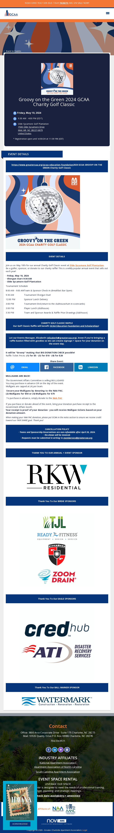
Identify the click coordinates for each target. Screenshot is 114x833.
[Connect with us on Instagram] (61, 749)
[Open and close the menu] (66, 13)
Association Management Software (57, 824)
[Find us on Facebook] (48, 749)
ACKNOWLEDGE (20, 824)
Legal (84, 830)
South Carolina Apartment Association (58, 771)
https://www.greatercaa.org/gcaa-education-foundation (42, 164)
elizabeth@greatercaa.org (62, 337)
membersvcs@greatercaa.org (77, 437)
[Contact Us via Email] (67, 749)
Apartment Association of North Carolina (57, 767)
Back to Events (13, 51)
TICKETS (64, 2)
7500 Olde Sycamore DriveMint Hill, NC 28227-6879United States (31, 130)
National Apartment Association (57, 762)
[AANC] (70, 809)
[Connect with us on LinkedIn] (54, 749)
